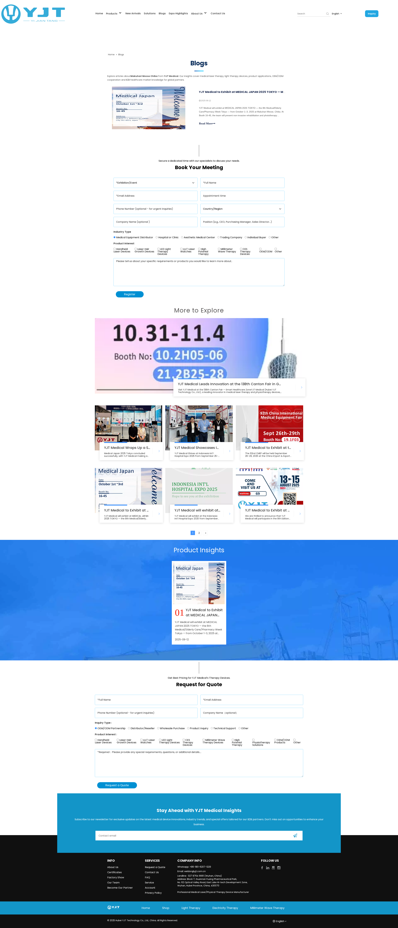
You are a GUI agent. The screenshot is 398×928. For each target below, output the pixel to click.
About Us (197, 13)
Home (99, 13)
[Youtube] (273, 867)
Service (149, 882)
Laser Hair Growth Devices (144, 250)
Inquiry (372, 13)
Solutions (150, 13)
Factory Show (115, 877)
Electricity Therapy (225, 908)
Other (275, 237)
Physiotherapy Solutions (261, 743)
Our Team (113, 882)
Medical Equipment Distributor (134, 237)
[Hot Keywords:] (327, 13)
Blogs (162, 13)
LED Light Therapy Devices (164, 251)
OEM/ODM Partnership (111, 728)
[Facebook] (262, 867)
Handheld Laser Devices (121, 250)
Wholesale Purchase (172, 728)
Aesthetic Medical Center (199, 237)
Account (150, 887)
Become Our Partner (120, 887)
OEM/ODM (265, 251)
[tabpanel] (199, 602)
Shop (165, 908)
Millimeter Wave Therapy (227, 250)
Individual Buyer (256, 237)
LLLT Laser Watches (187, 250)
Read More (206, 123)
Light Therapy (191, 908)
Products (112, 13)
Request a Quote (155, 867)
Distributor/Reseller (142, 728)
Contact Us (218, 13)
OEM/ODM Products (282, 741)
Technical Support (224, 728)
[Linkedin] (268, 867)
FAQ (147, 877)
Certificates (114, 872)
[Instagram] (278, 867)
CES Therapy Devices (245, 251)
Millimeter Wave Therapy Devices (214, 741)
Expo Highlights (178, 13)
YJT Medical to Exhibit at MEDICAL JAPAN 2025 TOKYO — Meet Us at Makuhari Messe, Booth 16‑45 (269, 92)
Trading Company (231, 237)
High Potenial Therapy (203, 251)
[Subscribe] (295, 835)
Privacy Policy (153, 893)
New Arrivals (133, 13)
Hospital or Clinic (168, 237)
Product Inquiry (198, 728)
